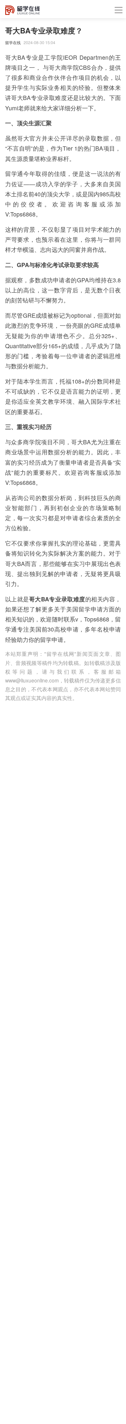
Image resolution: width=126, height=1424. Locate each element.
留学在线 (13, 42)
